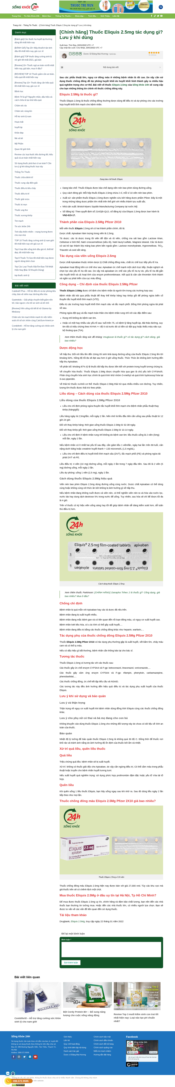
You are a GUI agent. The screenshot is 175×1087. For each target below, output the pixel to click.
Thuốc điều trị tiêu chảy (25, 188)
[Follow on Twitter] (158, 15)
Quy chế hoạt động (72, 1044)
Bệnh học (19, 91)
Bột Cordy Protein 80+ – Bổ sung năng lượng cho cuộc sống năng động (84, 1014)
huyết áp (18, 127)
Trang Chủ (16, 16)
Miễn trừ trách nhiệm (102, 1051)
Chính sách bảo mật (102, 1037)
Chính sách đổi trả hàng (104, 1044)
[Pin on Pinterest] (77, 53)
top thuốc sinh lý (22, 275)
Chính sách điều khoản (103, 1040)
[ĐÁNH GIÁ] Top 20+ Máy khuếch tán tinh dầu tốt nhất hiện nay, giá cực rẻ (33, 49)
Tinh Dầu (92, 16)
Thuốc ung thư (21, 210)
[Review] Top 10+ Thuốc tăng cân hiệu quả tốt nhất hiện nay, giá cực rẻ (34, 84)
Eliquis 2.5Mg (78, 921)
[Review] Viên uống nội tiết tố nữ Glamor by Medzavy (31, 310)
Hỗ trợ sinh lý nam (23, 116)
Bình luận (66, 940)
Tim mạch (19, 221)
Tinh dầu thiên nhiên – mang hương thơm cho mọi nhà (34, 233)
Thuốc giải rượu (22, 199)
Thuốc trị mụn (21, 205)
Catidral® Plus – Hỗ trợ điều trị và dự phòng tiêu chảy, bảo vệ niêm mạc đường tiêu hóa (34, 292)
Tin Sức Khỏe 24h (31, 16)
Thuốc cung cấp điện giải (26, 183)
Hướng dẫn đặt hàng (102, 1055)
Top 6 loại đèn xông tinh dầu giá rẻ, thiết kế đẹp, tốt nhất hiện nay (34, 251)
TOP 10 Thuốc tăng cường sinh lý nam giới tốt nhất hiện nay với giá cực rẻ (34, 242)
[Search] (161, 7)
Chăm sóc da (21, 105)
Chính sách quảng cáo (103, 1047)
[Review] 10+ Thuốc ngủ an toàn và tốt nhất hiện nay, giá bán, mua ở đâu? (34, 67)
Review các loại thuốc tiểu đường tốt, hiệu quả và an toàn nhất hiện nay (34, 156)
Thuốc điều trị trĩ (22, 194)
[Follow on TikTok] (155, 15)
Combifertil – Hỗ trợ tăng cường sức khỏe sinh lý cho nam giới (33, 327)
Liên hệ (67, 1040)
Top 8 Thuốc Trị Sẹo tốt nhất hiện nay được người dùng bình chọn (34, 259)
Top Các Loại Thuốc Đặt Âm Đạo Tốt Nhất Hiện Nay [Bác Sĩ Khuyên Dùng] (34, 268)
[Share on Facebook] (70, 53)
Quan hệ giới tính (22, 149)
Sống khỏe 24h (140, 85)
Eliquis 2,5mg (119, 85)
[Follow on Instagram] (19, 1057)
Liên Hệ (116, 16)
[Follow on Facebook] (152, 15)
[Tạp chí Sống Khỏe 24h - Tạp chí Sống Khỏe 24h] (25, 6)
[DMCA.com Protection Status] (57, 1084)
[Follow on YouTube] (161, 15)
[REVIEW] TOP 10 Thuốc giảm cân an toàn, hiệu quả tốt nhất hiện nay (34, 75)
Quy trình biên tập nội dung (75, 1047)
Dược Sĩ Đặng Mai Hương (96, 54)
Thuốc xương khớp (23, 215)
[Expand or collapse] (160, 67)
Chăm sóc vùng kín (23, 111)
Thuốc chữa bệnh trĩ (24, 177)
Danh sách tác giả (71, 1051)
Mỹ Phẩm (19, 144)
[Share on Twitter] (73, 53)
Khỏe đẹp (79, 16)
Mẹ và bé (19, 138)
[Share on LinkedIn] (80, 53)
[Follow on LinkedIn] (30, 1057)
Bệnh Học (46, 16)
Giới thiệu (68, 1037)
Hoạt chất (19, 122)
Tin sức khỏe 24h (22, 226)
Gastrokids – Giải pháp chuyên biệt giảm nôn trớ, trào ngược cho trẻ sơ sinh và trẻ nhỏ (32, 301)
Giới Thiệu (105, 16)
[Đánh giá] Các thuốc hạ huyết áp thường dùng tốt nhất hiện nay (33, 41)
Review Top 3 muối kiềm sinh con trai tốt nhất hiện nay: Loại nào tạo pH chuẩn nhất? (136, 1017)
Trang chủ (17, 25)
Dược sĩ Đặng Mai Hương (75, 1055)
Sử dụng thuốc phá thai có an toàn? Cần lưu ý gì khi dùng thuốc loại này (33, 165)
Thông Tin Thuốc (63, 16)
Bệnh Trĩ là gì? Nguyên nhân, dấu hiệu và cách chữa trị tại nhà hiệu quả (33, 98)
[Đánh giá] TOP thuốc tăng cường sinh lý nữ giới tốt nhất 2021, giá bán (33, 58)
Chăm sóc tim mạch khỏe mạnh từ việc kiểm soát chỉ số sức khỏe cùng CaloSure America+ (33, 319)
